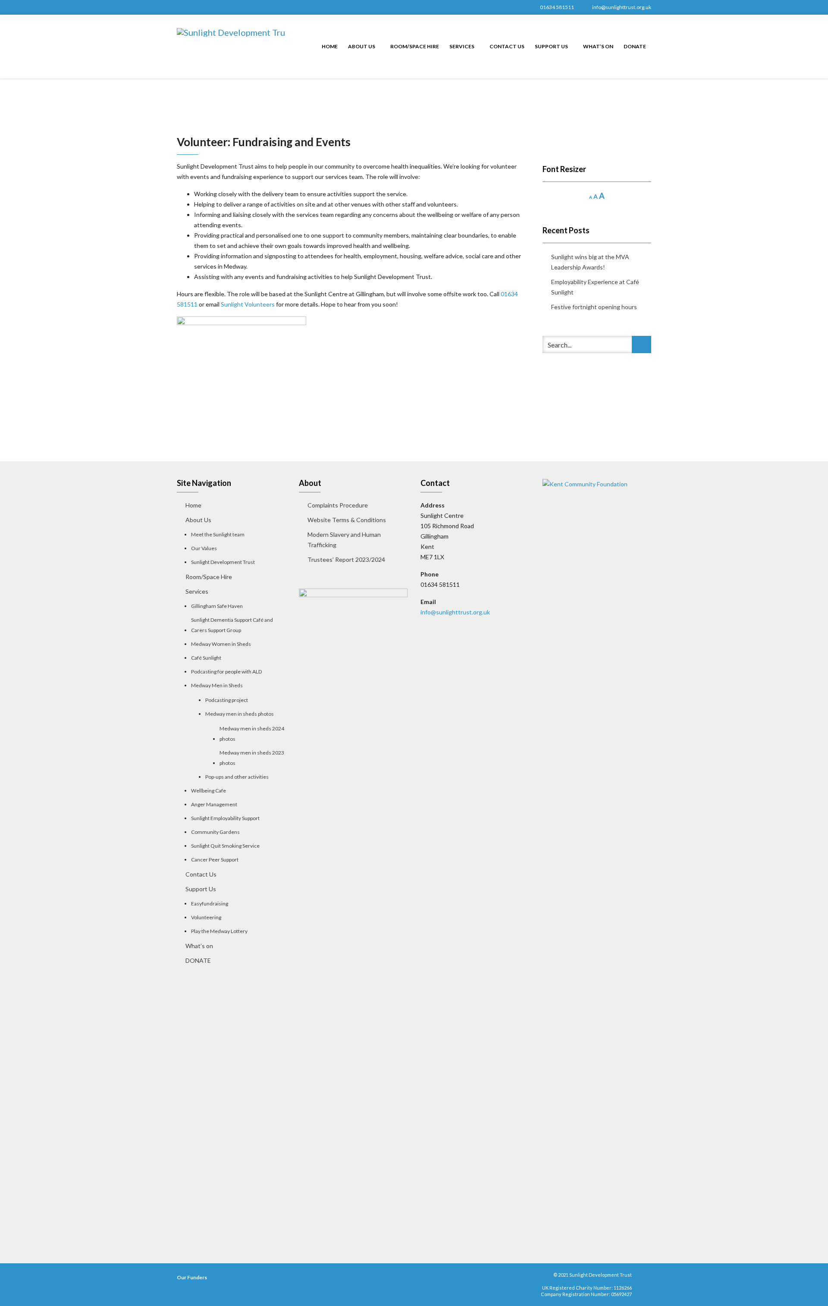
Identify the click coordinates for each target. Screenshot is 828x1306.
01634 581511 (557, 7)
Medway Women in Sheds (221, 644)
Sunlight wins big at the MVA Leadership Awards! (590, 262)
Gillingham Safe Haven (217, 606)
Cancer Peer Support (214, 859)
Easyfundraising (209, 903)
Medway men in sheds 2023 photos (252, 757)
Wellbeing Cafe (208, 790)
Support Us (552, 46)
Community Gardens (215, 832)
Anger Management (214, 804)
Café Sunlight (206, 658)
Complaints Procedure (337, 505)
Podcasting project (226, 700)
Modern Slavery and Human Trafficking (344, 539)
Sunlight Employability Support (225, 818)
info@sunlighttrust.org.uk (621, 7)
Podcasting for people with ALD (226, 671)
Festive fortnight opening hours (594, 306)
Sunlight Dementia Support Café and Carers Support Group (232, 625)
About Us (362, 46)
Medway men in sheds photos (239, 714)
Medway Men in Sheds (217, 685)
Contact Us (506, 46)
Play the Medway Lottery (219, 931)
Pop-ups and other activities (237, 777)
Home (330, 46)
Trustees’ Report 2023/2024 (346, 559)
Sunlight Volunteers (248, 304)
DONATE (635, 46)
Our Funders (192, 1277)
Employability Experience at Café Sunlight (595, 287)
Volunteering (206, 917)
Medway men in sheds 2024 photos (252, 733)
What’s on (598, 46)
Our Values (204, 548)
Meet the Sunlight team (218, 534)
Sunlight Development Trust (223, 562)
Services (462, 46)
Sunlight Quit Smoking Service (225, 845)
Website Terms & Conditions (346, 519)
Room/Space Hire (414, 46)
